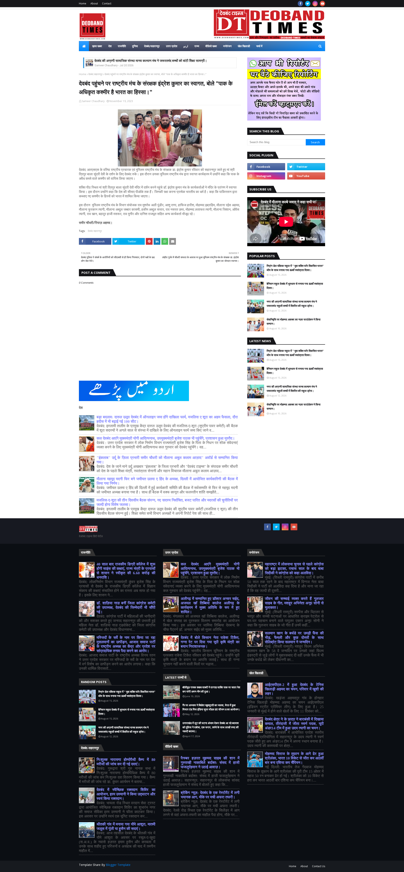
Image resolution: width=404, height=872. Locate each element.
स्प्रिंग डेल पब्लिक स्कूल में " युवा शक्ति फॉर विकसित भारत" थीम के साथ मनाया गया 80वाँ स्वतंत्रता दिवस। (295, 268)
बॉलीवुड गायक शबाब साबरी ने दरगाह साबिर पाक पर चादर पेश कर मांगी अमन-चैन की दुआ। (211, 689)
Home (82, 3)
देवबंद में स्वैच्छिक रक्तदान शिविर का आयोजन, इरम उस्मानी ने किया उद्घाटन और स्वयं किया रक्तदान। (126, 794)
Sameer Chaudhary (93, 101)
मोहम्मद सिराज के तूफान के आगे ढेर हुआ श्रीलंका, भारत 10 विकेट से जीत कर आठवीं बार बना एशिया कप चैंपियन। (294, 758)
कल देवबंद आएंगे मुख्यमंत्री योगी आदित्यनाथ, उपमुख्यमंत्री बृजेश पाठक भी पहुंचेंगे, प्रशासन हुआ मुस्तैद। (166, 438)
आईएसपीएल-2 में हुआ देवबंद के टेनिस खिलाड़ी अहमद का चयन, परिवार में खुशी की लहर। (294, 689)
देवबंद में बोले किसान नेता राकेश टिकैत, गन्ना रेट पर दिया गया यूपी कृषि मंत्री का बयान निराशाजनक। (210, 642)
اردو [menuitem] (185, 46)
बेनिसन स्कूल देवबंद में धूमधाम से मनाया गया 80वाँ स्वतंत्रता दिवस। (295, 286)
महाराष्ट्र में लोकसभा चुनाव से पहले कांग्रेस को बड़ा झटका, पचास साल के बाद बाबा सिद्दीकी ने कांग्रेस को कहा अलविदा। (294, 568)
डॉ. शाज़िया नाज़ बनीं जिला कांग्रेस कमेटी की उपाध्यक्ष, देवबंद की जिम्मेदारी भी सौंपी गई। (126, 607)
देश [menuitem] (110, 46)
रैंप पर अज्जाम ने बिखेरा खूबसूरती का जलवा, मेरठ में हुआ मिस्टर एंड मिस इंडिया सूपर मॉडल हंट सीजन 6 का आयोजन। (211, 707)
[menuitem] (84, 46)
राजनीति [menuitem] (122, 46)
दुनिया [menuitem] (135, 46)
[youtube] (322, 3)
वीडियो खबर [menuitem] (211, 46)
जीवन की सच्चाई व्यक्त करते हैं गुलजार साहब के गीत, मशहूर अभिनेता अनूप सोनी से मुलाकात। (294, 603)
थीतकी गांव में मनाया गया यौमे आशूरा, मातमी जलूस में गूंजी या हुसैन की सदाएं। (126, 826)
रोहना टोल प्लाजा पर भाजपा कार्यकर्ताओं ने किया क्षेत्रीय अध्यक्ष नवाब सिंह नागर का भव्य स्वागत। (151, 61)
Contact (106, 3)
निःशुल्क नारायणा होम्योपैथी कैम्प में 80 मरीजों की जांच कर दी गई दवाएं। (126, 762)
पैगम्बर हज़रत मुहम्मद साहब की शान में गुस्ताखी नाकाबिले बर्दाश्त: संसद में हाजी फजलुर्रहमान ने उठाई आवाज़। (210, 762)
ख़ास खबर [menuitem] (97, 46)
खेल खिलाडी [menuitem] (244, 46)
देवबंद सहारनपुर (95, 74)
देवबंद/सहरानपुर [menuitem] (152, 46)
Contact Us (318, 866)
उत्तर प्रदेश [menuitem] (171, 46)
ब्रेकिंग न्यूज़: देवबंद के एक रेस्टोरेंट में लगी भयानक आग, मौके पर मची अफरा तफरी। (210, 795)
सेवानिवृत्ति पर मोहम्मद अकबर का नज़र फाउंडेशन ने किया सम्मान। (293, 322)
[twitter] (307, 3)
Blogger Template (118, 865)
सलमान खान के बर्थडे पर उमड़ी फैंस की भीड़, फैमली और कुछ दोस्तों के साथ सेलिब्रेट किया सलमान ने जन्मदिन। (294, 637)
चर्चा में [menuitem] (259, 46)
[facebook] (300, 3)
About (94, 3)
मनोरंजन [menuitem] (227, 46)
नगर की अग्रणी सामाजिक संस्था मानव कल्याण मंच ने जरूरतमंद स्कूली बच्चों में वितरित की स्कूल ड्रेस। (292, 304)
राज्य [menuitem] (196, 46)
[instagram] (315, 3)
